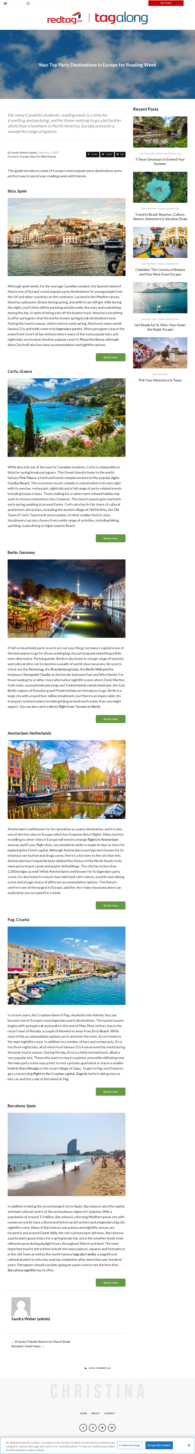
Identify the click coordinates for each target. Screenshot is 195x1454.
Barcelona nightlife (22, 1270)
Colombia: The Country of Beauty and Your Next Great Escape (160, 271)
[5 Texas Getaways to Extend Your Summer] (160, 131)
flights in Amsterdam (103, 839)
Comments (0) (99, 1368)
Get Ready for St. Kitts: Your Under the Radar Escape (160, 327)
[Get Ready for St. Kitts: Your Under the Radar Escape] (160, 297)
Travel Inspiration (165, 153)
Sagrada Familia (84, 1254)
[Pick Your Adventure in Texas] (160, 352)
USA (179, 153)
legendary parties (69, 329)
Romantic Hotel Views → (27, 1346)
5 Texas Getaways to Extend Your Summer (160, 161)
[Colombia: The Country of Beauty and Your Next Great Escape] (160, 242)
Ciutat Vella (48, 1233)
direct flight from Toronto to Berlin (75, 706)
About (95, 1413)
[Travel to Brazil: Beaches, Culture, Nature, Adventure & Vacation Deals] (160, 187)
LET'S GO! (166, 3)
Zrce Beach (100, 1031)
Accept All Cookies (159, 1445)
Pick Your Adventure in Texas (160, 380)
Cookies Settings (129, 1445)
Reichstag (36, 669)
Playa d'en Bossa (92, 339)
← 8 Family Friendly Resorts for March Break (40, 1341)
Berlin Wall (94, 669)
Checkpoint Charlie (36, 674)
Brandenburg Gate (65, 669)
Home (83, 1413)
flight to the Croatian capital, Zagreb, (60, 1073)
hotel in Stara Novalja (23, 1068)
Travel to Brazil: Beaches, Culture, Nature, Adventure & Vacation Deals (160, 216)
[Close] (189, 1445)
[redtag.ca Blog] (97, 18)
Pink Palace (27, 478)
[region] (97, 1445)
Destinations (146, 153)
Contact (109, 1413)
